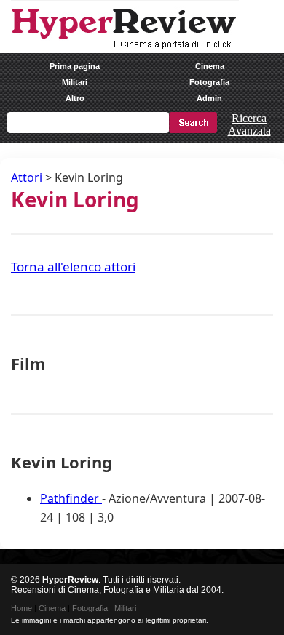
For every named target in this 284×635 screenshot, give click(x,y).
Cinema (209, 66)
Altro (75, 98)
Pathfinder (71, 498)
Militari (74, 82)
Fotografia (209, 82)
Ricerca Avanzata (249, 124)
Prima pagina (75, 66)
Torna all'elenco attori (73, 266)
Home (21, 608)
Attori (26, 177)
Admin (209, 98)
